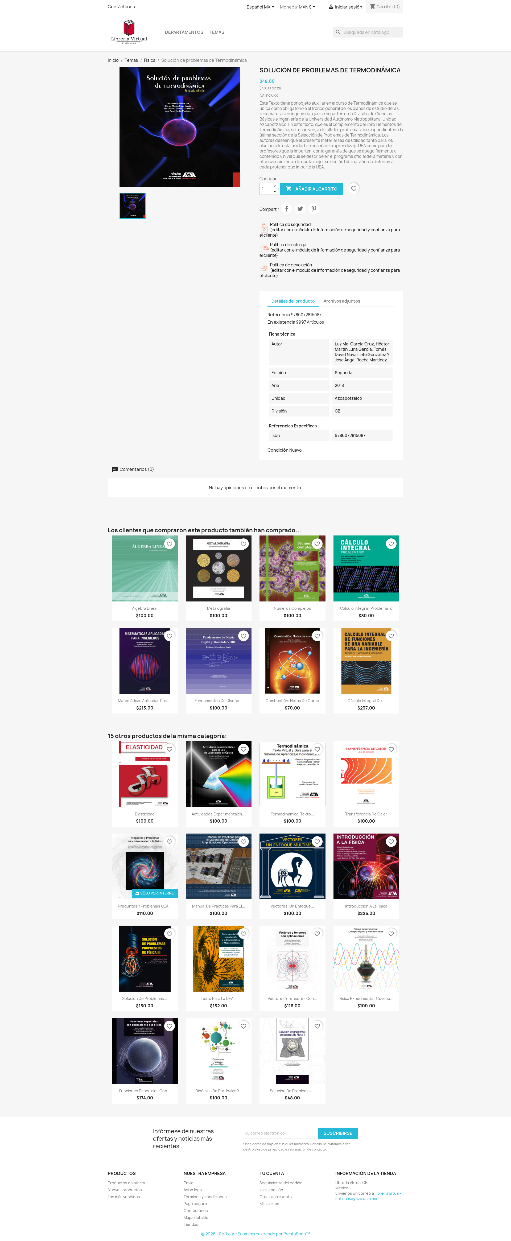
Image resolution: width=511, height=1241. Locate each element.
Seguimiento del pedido (281, 1182)
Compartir (286, 208)
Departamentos (184, 32)
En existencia (281, 322)
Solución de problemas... (144, 998)
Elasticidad (145, 814)
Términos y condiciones (205, 1196)
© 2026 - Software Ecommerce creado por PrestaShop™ (255, 1234)
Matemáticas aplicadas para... (145, 700)
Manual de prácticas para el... (218, 906)
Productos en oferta (126, 1182)
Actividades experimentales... (218, 814)
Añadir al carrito (311, 188)
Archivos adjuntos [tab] (342, 301)
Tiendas (191, 1224)
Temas (216, 32)
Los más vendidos (124, 1196)
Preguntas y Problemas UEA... (145, 906)
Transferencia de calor (366, 814)
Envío (188, 1182)
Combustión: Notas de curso (292, 700)
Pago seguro (195, 1203)
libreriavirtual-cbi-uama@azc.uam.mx (368, 1196)
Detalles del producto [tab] (293, 301)
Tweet (300, 208)
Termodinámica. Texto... (292, 814)
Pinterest (313, 208)
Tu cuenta (271, 1173)
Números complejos (292, 608)
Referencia (278, 314)
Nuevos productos (125, 1189)
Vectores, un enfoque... (292, 906)
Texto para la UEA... (219, 998)
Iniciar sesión (271, 1189)
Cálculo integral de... (366, 700)
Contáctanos (121, 7)
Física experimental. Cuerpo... (366, 998)
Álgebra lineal (144, 608)
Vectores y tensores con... (292, 998)
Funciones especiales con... (144, 1090)
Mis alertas (269, 1203)
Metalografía (218, 608)
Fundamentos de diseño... (218, 700)
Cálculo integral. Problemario (366, 608)
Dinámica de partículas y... (218, 1090)
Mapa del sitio (196, 1217)
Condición (278, 450)
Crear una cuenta (275, 1196)
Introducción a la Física (366, 906)
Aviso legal (193, 1189)
